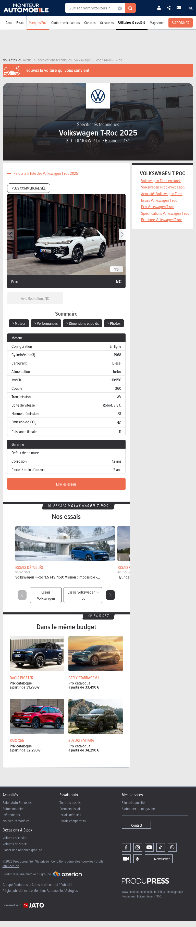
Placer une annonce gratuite (22, 850)
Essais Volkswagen (46, 595)
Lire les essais (66, 484)
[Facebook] (126, 847)
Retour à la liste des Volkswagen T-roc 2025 (45, 173)
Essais (20, 22)
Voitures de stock (15, 844)
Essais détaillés (70, 814)
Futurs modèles (13, 808)
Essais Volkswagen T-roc (83, 595)
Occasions (107, 22)
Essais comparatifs (72, 821)
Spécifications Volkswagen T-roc (165, 213)
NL (191, 8)
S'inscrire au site (133, 802)
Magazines (157, 22)
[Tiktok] (160, 847)
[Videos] (126, 858)
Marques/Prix (37, 22)
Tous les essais (70, 802)
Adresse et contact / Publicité (52, 884)
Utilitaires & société (131, 22)
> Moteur (19, 323)
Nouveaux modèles (16, 821)
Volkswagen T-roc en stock (161, 180)
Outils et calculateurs (65, 22)
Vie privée (42, 861)
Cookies (87, 861)
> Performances (46, 323)
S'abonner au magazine (138, 808)
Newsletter (162, 859)
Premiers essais (70, 808)
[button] (122, 234)
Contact (136, 825)
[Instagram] (137, 847)
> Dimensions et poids (82, 323)
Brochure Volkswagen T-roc (161, 219)
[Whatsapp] (172, 847)
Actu (9, 22)
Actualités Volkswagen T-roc (161, 193)
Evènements (11, 814)
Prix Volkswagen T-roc (157, 206)
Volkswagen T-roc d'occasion (163, 187)
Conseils (89, 22)
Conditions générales (65, 861)
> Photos (113, 323)
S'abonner (180, 22)
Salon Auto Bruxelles (17, 802)
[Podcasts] (137, 858)
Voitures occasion (15, 837)
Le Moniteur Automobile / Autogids (53, 890)
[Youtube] (149, 847)
